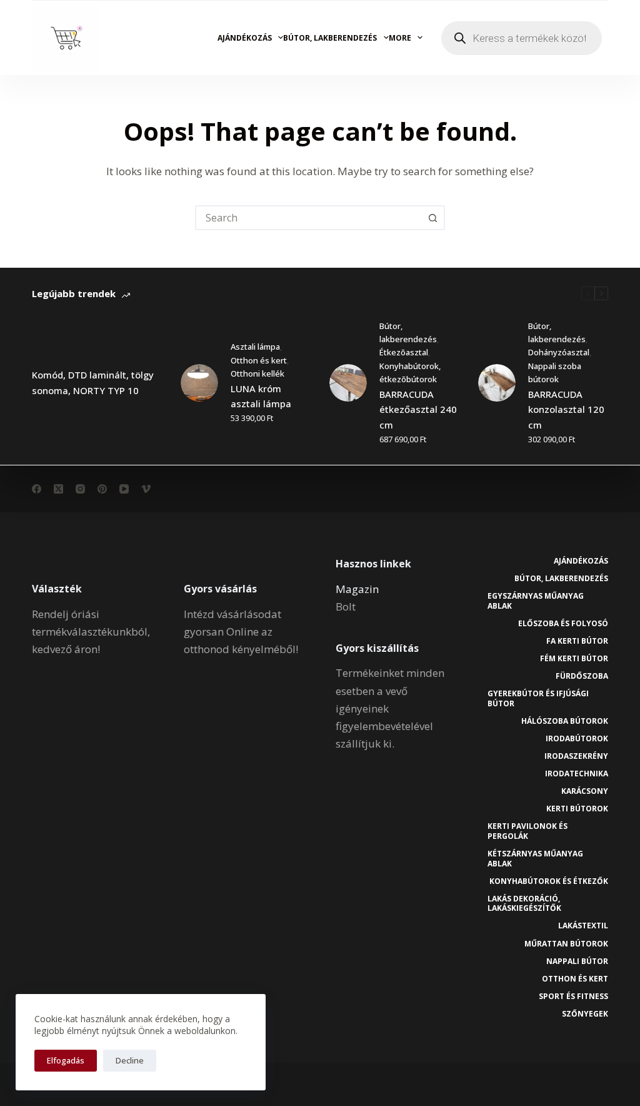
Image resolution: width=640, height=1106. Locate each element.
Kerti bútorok (577, 809)
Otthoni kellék (257, 373)
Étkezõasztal (403, 352)
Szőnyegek (585, 1014)
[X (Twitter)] (58, 489)
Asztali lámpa (255, 346)
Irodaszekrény (576, 756)
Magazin (357, 589)
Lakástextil (583, 926)
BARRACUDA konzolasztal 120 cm (566, 410)
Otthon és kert (259, 360)
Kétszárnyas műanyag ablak (535, 858)
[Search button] (432, 217)
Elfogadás (65, 1060)
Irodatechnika (576, 774)
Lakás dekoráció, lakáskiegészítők (524, 903)
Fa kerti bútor (577, 641)
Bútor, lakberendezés (330, 38)
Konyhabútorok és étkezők (548, 881)
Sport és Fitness (573, 997)
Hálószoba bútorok (564, 721)
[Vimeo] (146, 489)
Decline (130, 1060)
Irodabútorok (577, 739)
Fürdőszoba (582, 676)
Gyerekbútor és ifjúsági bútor (538, 698)
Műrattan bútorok (566, 944)
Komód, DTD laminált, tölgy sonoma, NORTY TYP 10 (93, 382)
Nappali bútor (577, 961)
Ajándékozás (245, 38)
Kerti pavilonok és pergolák (528, 831)
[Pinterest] (102, 489)
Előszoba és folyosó (563, 624)
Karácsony (584, 791)
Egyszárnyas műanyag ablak (536, 601)
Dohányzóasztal (558, 352)
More (400, 38)
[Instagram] (80, 489)
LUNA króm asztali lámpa (261, 396)
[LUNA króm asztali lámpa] (199, 383)
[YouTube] (124, 489)
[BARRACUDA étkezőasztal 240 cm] (348, 383)
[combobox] (308, 217)
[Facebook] (36, 489)
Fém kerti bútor (574, 659)
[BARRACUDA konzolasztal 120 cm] (497, 383)
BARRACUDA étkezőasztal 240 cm (418, 410)
